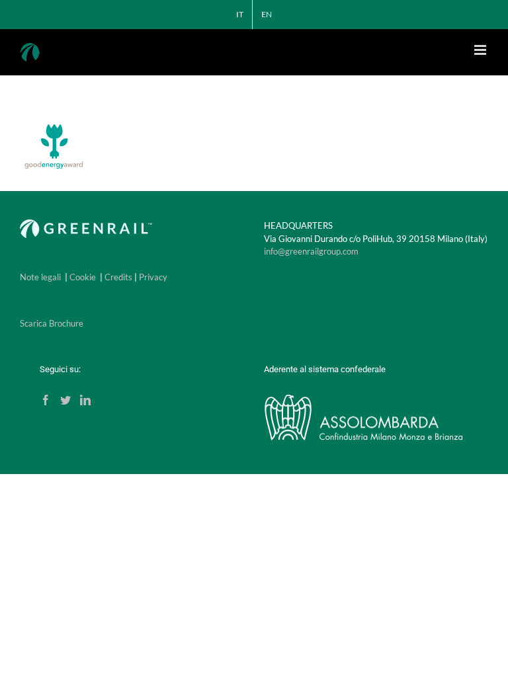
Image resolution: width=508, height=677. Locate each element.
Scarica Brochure (51, 323)
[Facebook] (45, 400)
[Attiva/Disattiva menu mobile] (481, 50)
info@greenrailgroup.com (311, 251)
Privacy (153, 277)
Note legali (40, 277)
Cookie (82, 277)
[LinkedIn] (85, 400)
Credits (118, 277)
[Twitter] (65, 400)
